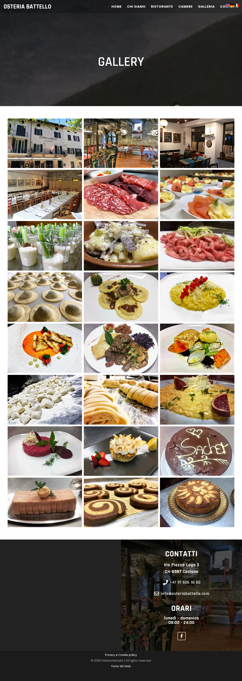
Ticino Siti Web (121, 666)
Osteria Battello (27, 7)
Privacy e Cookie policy (121, 655)
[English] (228, 5)
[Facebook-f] (182, 636)
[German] (232, 5)
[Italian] (237, 5)
